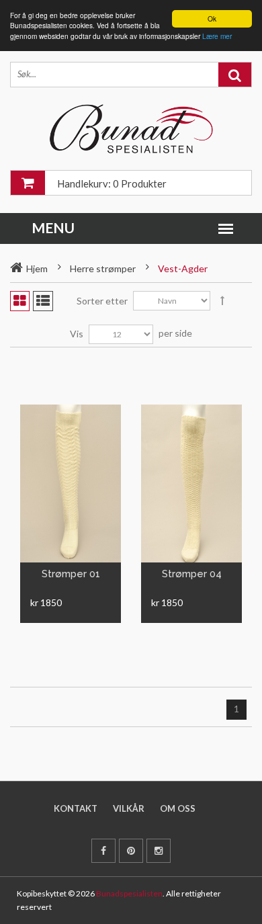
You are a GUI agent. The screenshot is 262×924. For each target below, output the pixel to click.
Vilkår (128, 808)
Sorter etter (102, 300)
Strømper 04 (192, 574)
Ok (212, 18)
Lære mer (217, 36)
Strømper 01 (71, 574)
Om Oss (177, 808)
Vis (76, 333)
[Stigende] (222, 301)
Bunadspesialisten (129, 893)
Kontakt (75, 808)
